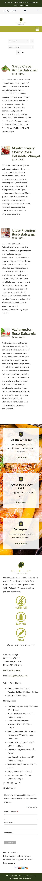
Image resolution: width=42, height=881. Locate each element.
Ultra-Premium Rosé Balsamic (24, 232)
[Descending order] (32, 41)
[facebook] (4, 783)
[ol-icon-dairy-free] (21, 612)
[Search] (38, 10)
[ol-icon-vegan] (21, 628)
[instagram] (12, 783)
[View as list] (23, 52)
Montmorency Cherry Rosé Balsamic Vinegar (26, 152)
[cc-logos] (21, 867)
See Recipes (21, 543)
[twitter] (8, 783)
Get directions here (11, 670)
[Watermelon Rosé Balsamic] (5, 329)
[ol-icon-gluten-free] (21, 596)
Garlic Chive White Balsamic (25, 68)
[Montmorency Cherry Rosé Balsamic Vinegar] (5, 148)
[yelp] (20, 783)
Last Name (8, 832)
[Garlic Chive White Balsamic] (5, 66)
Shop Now (21, 502)
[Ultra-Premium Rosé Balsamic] (5, 230)
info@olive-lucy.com (18, 676)
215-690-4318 (18, 2)
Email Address (11, 812)
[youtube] (16, 783)
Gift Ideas (21, 457)
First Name (9, 822)
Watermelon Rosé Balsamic (24, 331)
